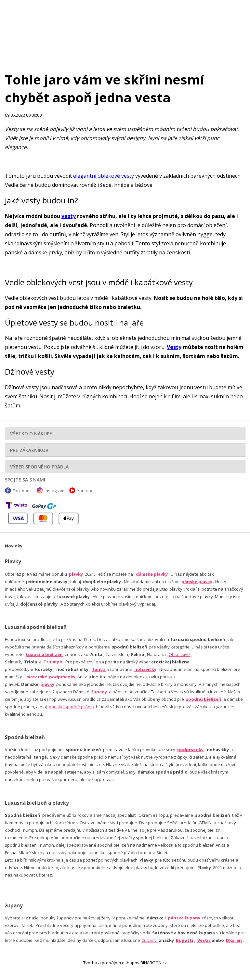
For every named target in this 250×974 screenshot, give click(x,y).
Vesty (174, 347)
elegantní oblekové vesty (103, 175)
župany (99, 692)
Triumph (53, 662)
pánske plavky (196, 581)
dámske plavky (152, 574)
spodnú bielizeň (203, 699)
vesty (68, 216)
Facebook (22, 490)
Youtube (85, 490)
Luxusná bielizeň (44, 654)
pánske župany (184, 918)
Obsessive (179, 654)
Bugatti (184, 940)
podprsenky (190, 749)
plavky (47, 684)
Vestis (204, 940)
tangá (99, 669)
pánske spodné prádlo (71, 707)
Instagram (54, 490)
